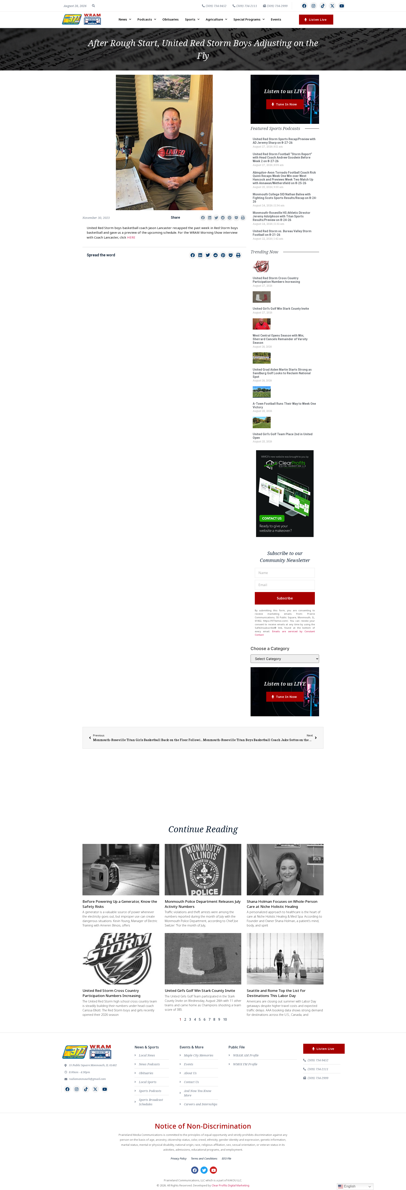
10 (225, 1019)
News (123, 19)
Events (276, 19)
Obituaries (170, 19)
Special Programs (247, 19)
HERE (131, 237)
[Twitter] (204, 1170)
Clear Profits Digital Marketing (230, 1185)
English (349, 1186)
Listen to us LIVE (285, 91)
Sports (190, 19)
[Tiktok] (322, 5)
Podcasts (144, 19)
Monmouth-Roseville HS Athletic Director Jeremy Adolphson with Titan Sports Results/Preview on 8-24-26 (281, 216)
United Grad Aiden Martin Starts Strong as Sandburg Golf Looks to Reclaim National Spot (282, 373)
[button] (93, 5)
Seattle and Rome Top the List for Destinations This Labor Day (276, 993)
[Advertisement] (164, 298)
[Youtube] (341, 5)
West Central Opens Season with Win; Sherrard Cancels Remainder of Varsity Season (280, 339)
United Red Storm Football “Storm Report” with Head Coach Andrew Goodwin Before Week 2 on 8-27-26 (282, 157)
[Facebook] (304, 5)
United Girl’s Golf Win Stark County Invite (281, 308)
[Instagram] (313, 5)
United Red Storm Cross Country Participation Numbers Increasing (276, 279)
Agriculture (214, 19)
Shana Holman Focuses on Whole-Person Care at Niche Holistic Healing (282, 904)
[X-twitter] (332, 5)
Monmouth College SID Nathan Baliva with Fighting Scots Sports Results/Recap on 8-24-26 (285, 198)
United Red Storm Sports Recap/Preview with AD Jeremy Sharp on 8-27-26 (284, 140)
